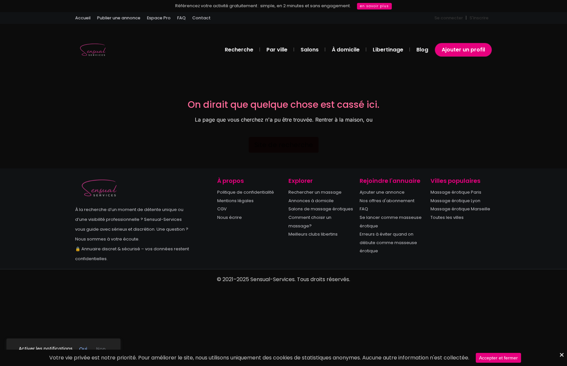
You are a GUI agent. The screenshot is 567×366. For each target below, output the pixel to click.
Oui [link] (83, 349)
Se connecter (448, 18)
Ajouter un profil (463, 49)
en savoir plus (374, 6)
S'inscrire (479, 18)
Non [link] (101, 349)
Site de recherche (283, 144)
